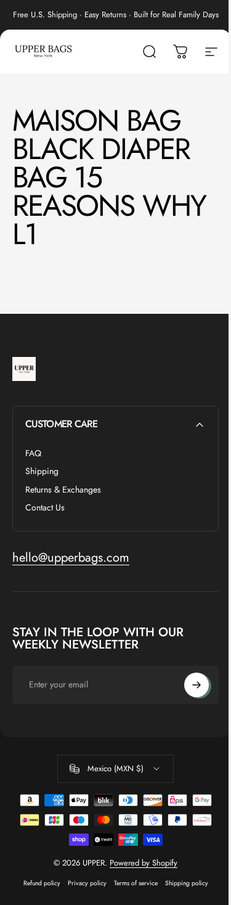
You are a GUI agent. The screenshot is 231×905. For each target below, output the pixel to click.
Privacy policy (87, 883)
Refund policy (41, 883)
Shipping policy (186, 883)
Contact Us (45, 508)
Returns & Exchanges (63, 490)
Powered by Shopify (143, 863)
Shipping (42, 471)
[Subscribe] (196, 685)
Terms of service (136, 883)
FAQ (33, 453)
